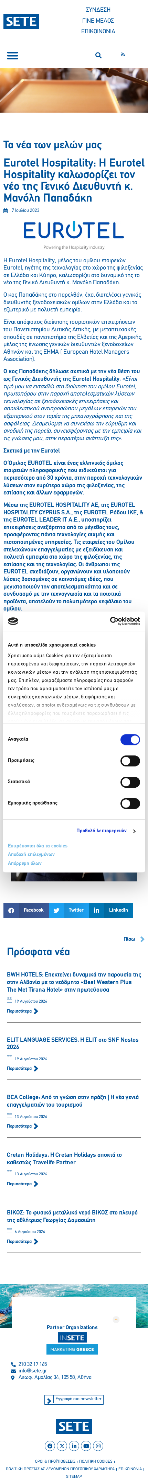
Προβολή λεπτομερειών (101, 831)
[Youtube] (86, 1446)
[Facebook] (50, 1446)
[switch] (130, 760)
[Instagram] (98, 1446)
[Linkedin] (74, 1446)
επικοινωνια (130, 1469)
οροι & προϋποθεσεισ (55, 1462)
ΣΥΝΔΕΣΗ (98, 10)
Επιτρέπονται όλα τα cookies (37, 846)
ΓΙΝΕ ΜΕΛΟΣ (98, 21)
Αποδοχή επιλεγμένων (31, 854)
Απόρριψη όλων (25, 863)
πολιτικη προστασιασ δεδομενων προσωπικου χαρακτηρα (60, 1469)
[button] (12, 55)
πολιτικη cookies (96, 1462)
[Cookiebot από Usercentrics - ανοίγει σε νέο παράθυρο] (110, 621)
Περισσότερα (20, 1011)
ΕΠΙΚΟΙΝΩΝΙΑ (98, 32)
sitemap (74, 1477)
